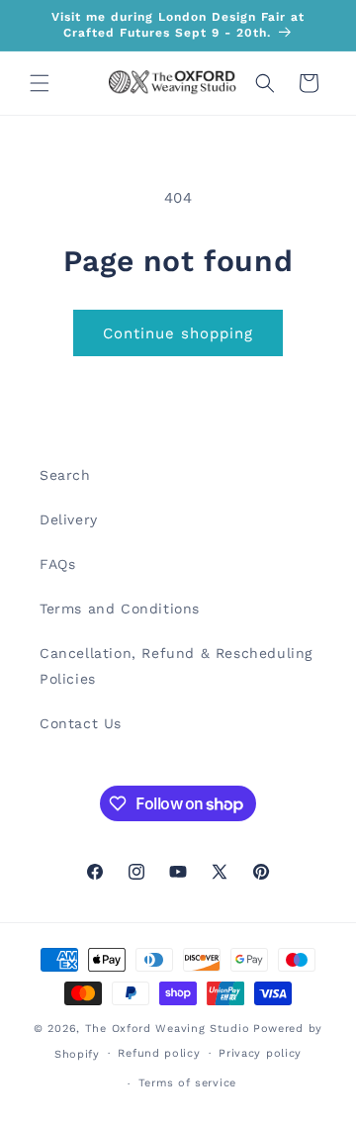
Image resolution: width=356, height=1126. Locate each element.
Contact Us (81, 723)
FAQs (57, 564)
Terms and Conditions (120, 608)
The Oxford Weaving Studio (167, 1028)
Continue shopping (178, 333)
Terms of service (187, 1083)
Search (65, 475)
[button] (39, 83)
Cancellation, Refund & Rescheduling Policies (176, 665)
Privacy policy (260, 1053)
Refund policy (159, 1053)
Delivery (69, 519)
